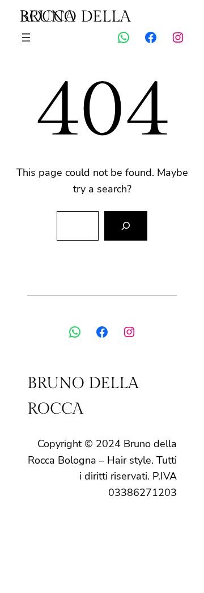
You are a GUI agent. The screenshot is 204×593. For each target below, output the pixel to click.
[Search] (125, 226)
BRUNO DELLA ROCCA (74, 16)
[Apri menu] (26, 37)
